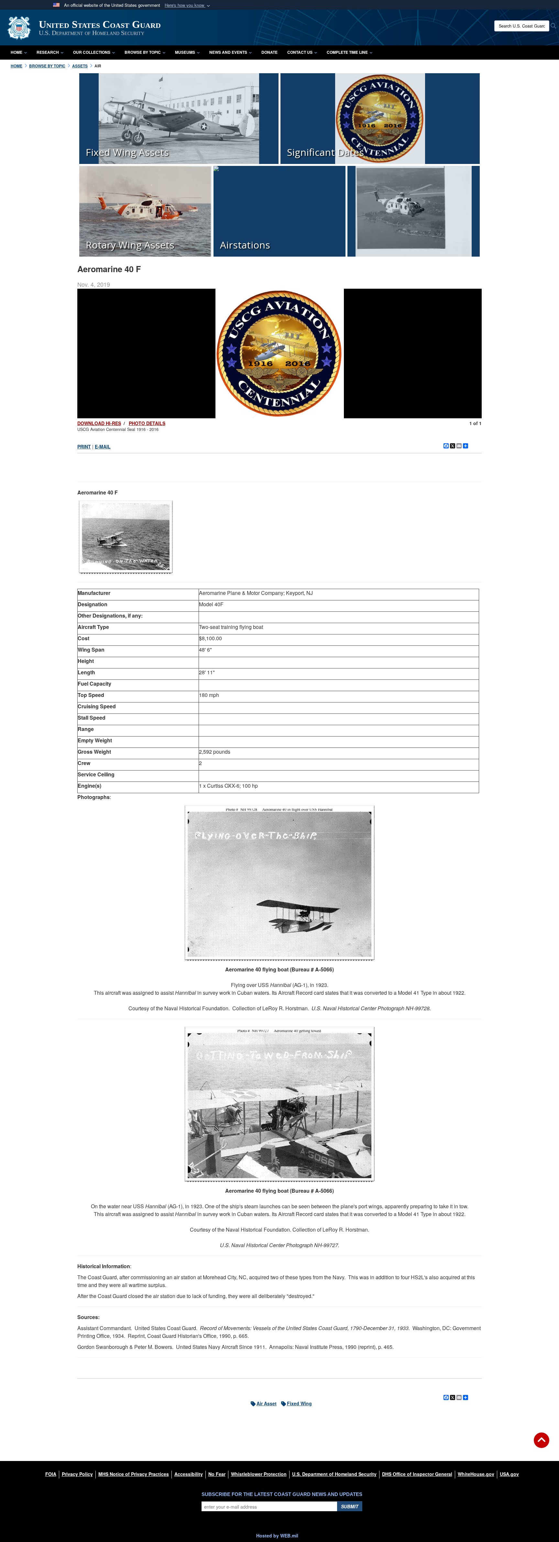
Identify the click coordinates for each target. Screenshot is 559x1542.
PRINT (84, 446)
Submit (349, 1506)
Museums (185, 52)
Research (48, 52)
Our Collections (91, 52)
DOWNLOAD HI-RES (99, 423)
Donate (269, 52)
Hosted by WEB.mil (277, 1535)
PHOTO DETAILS (147, 423)
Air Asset (267, 1403)
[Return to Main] (541, 1444)
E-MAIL (103, 446)
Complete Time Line (347, 52)
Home (16, 52)
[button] (188, 5)
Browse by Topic (143, 52)
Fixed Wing (299, 1403)
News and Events (228, 52)
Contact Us (299, 52)
